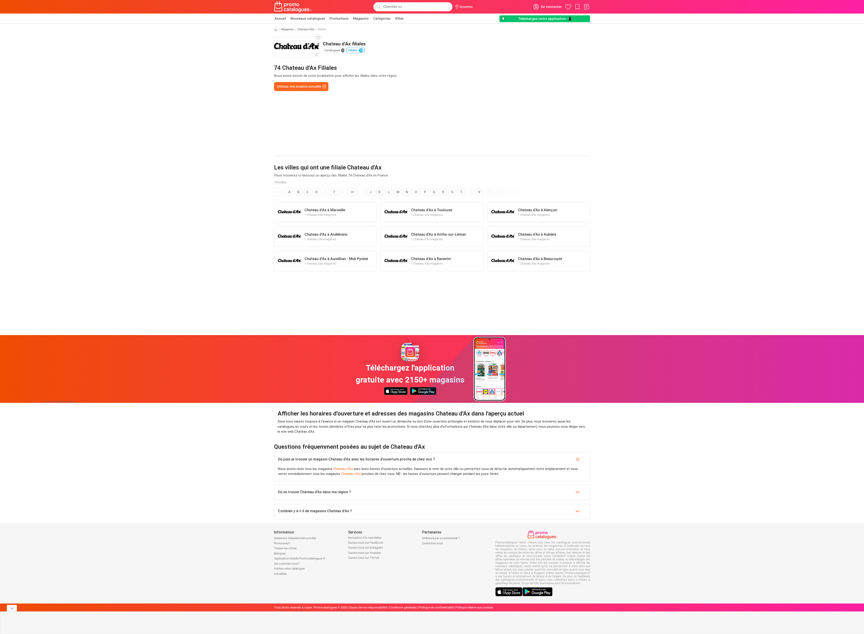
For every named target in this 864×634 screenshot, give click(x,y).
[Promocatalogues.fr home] (293, 6)
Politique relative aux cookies (474, 607)
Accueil (280, 18)
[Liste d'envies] (586, 6)
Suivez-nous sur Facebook (365, 542)
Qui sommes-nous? (287, 563)
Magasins (361, 18)
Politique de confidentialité (436, 607)
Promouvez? (282, 543)
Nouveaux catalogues (307, 18)
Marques (280, 553)
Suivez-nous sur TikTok (363, 557)
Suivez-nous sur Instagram (365, 547)
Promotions (339, 18)
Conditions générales (403, 607)
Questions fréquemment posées (295, 538)
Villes (399, 18)
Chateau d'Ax (305, 29)
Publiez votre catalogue (289, 568)
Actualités (280, 573)
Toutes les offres (285, 548)
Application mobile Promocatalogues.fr (299, 558)
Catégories (382, 18)
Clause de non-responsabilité (368, 607)
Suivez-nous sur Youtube (364, 552)
